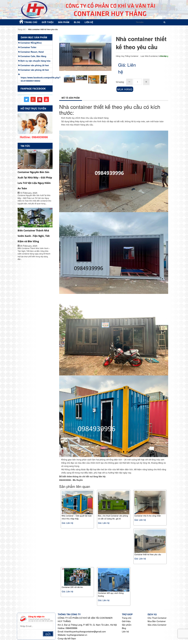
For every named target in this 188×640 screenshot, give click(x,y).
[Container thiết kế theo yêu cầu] (150, 541)
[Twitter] (26, 99)
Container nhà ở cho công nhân (147, 515)
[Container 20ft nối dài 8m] (77, 576)
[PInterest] (39, 99)
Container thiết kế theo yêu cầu (147, 554)
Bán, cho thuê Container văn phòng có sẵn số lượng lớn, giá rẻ (113, 517)
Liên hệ (125, 631)
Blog (124, 628)
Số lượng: (120, 82)
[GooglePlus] (33, 99)
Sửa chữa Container (157, 624)
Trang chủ (22, 29)
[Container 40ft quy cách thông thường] (113, 579)
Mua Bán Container (157, 621)
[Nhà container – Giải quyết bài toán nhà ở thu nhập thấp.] (77, 502)
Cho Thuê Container (157, 617)
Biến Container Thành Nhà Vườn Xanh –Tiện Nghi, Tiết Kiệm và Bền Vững (34, 236)
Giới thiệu (126, 621)
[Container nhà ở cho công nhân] (150, 502)
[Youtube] (46, 99)
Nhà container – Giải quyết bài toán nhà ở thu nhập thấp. (77, 517)
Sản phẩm (126, 624)
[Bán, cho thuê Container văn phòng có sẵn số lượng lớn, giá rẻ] (113, 502)
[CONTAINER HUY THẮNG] (94, 9)
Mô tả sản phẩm (71, 97)
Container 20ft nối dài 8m (72, 587)
